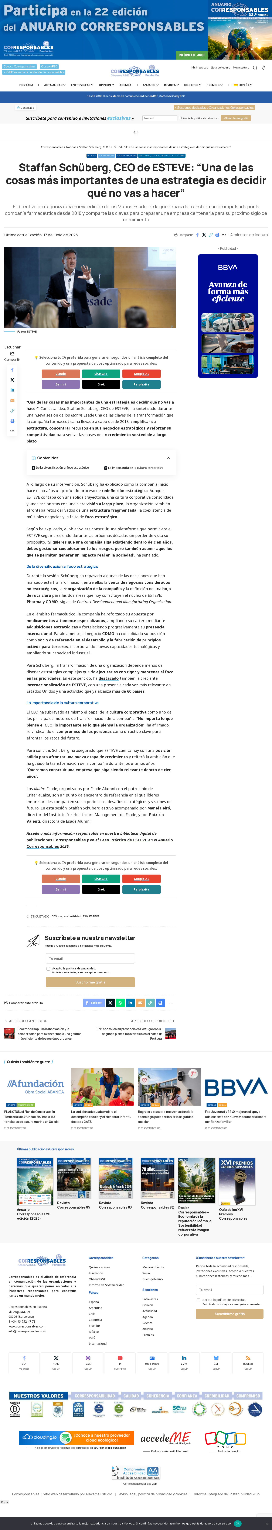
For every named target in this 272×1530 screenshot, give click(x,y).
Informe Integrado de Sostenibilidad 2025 (227, 1494)
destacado (109, 678)
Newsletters (241, 68)
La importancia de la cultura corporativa (135, 468)
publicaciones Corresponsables (56, 839)
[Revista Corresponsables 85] (74, 1178)
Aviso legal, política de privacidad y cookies (153, 1494)
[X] (56, 1363)
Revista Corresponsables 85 (73, 1205)
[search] (255, 67)
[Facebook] (24, 1363)
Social (88, 1104)
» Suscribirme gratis (235, 118)
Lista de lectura (220, 68)
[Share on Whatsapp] (120, 1003)
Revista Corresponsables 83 (115, 1205)
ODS (54, 916)
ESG (85, 916)
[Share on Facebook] (197, 234)
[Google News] (152, 1363)
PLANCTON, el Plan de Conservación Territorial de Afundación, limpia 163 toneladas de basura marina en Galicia (31, 1116)
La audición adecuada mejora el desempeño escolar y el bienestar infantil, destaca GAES (101, 1116)
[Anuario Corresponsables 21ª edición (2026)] (35, 1181)
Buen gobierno (106, 155)
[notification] (264, 68)
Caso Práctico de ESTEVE (123, 839)
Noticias (92, 155)
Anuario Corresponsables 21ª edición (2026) (34, 1214)
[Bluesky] (216, 1363)
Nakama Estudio (99, 1494)
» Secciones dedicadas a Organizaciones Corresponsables (214, 107)
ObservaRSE (49, 66)
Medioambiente (26, 1104)
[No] (267, 1523)
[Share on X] (204, 234)
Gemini (60, 384)
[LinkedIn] (184, 1363)
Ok (238, 1523)
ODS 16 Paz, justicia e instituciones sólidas (161, 155)
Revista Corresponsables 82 (157, 1205)
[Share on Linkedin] (12, 390)
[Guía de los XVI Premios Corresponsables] (237, 1181)
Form (4, 1502)
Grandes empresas (126, 155)
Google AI (141, 374)
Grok (101, 384)
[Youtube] (120, 1363)
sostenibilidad (72, 916)
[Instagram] (87, 1363)
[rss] (248, 1363)
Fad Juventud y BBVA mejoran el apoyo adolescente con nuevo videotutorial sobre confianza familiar (235, 1116)
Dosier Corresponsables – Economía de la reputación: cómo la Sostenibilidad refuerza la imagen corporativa (194, 1221)
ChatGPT (101, 374)
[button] (211, 234)
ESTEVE (94, 916)
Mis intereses (199, 68)
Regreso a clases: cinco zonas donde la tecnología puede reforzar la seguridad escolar (165, 1116)
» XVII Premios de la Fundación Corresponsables (34, 72)
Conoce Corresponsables (19, 66)
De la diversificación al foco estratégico (62, 467)
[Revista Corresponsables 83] (115, 1178)
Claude (60, 374)
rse (60, 916)
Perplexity (141, 384)
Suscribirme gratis (90, 982)
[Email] (12, 400)
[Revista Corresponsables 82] (157, 1178)
